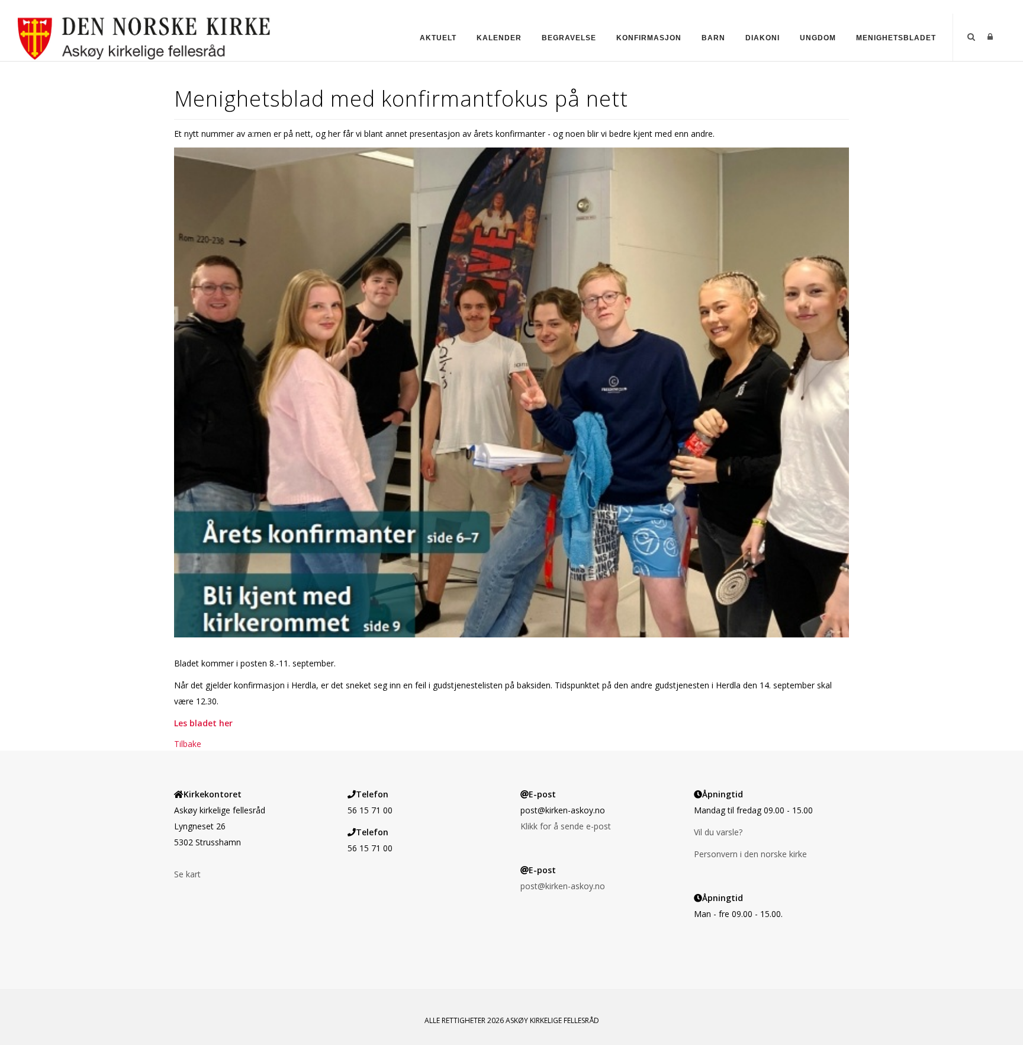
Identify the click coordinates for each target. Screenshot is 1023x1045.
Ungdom (818, 38)
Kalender (499, 38)
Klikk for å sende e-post (565, 826)
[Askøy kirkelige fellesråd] (144, 36)
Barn (713, 38)
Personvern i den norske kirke (750, 854)
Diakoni (762, 38)
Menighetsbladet (896, 38)
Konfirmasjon (648, 38)
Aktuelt (438, 38)
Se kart (187, 874)
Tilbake (187, 743)
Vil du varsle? (718, 832)
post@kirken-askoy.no (562, 886)
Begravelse (569, 38)
